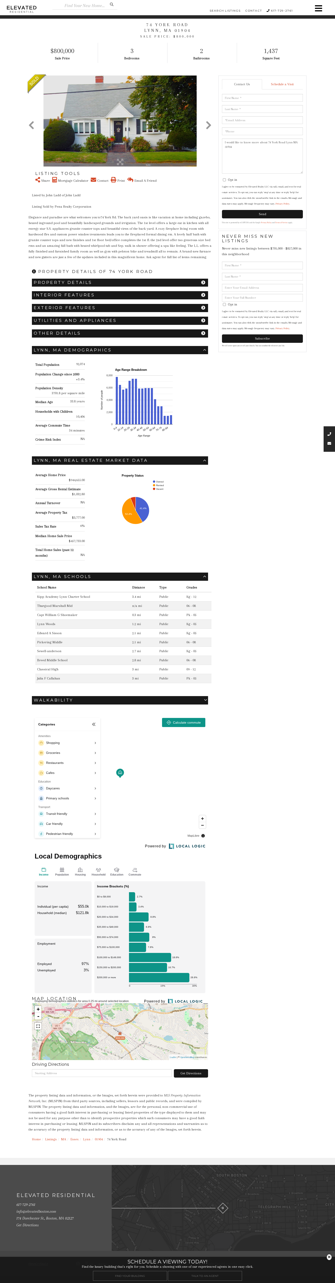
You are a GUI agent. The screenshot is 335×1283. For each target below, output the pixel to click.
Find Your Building (130, 1276)
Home (36, 1139)
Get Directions (190, 1073)
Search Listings (225, 10)
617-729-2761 (282, 10)
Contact (253, 10)
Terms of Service (281, 223)
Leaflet (173, 1057)
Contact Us (242, 84)
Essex (74, 1139)
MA (63, 1139)
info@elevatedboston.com (36, 1211)
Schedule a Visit (282, 84)
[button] (111, 4)
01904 (99, 1139)
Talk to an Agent (205, 1276)
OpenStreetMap (187, 1057)
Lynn (86, 1139)
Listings (51, 1139)
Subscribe (262, 338)
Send (262, 214)
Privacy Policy (282, 203)
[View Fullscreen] (38, 1026)
